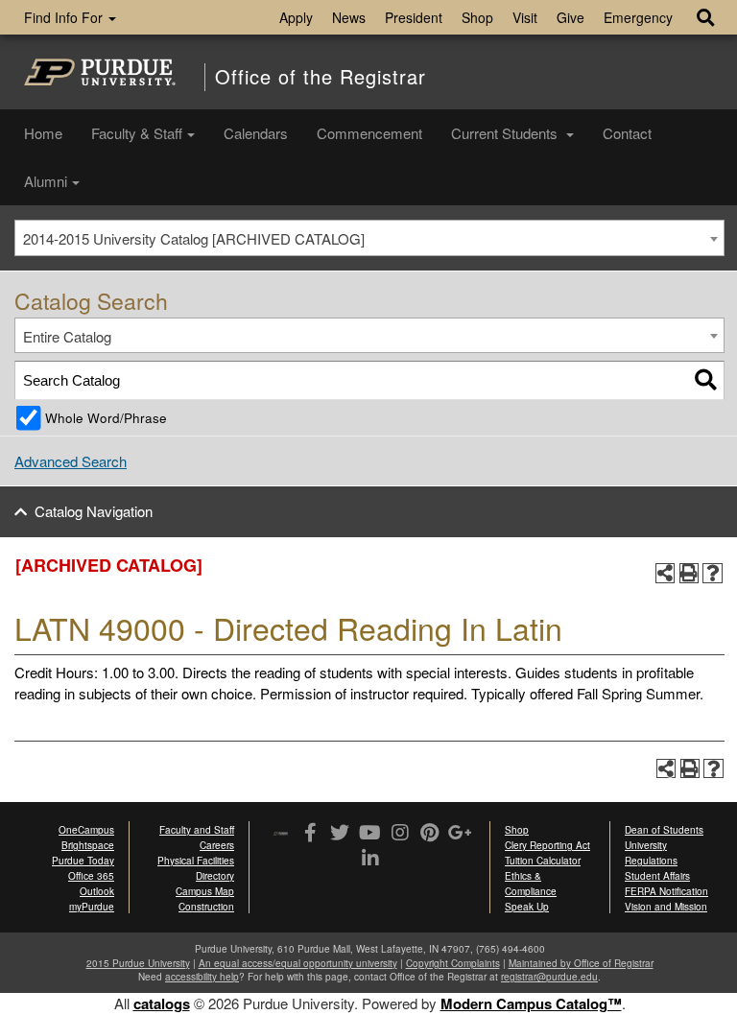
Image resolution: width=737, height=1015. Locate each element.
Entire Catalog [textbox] (67, 336)
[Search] (706, 380)
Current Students (506, 133)
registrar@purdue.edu (549, 976)
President (413, 17)
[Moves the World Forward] (281, 834)
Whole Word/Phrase (106, 418)
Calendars (256, 133)
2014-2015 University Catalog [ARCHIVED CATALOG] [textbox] (194, 238)
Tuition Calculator (543, 860)
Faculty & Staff (136, 133)
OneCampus (86, 830)
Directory (215, 876)
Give (570, 17)
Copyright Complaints (453, 963)
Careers (217, 845)
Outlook (97, 891)
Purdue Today (83, 860)
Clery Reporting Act (547, 845)
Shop (477, 17)
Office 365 (91, 876)
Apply (296, 17)
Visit (524, 17)
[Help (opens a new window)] (712, 573)
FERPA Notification (666, 891)
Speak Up (527, 906)
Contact (627, 133)
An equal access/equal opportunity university (298, 963)
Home (43, 133)
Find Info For (65, 17)
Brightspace (87, 845)
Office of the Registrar (320, 76)
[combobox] (369, 238)
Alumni (45, 181)
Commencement (369, 133)
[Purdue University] (100, 72)
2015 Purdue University (138, 963)
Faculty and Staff (196, 830)
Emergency (638, 17)
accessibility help (202, 976)
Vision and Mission (666, 906)
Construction (206, 906)
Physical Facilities (195, 860)
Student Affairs (657, 876)
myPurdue (91, 906)
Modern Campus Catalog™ (531, 1003)
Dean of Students (664, 830)
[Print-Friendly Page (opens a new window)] (689, 573)
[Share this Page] (665, 573)
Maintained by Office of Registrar (581, 963)
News (349, 17)
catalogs (161, 1003)
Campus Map (205, 891)
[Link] (310, 833)
